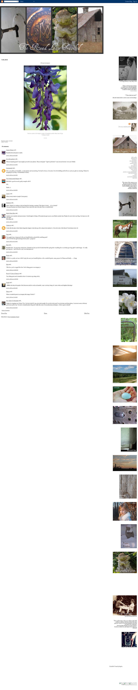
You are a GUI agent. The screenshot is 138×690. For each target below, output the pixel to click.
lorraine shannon (133, 167)
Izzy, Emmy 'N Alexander (12, 300)
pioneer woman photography (130, 171)
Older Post (86, 313)
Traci (7, 234)
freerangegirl (9, 168)
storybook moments (132, 176)
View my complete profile (124, 126)
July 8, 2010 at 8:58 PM (11, 261)
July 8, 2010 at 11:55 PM (12, 279)
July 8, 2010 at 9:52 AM (11, 155)
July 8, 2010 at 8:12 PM (11, 241)
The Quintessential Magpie (12, 178)
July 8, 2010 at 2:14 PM (11, 164)
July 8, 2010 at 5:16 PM (11, 209)
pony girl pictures (132, 173)
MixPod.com (134, 684)
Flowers (6, 142)
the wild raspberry (10, 159)
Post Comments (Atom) (13, 317)
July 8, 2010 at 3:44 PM (11, 190)
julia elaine (134, 162)
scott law (135, 175)
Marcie (8, 291)
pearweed (134, 170)
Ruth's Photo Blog (10, 213)
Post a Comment (5, 310)
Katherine (8, 203)
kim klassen (134, 165)
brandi (7, 282)
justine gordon (133, 163)
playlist (127, 684)
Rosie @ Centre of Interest (12, 273)
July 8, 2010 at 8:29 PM (11, 252)
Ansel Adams (133, 90)
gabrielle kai (134, 158)
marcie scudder (133, 168)
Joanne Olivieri (10, 150)
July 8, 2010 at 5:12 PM (11, 199)
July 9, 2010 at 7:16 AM (11, 297)
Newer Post (4, 313)
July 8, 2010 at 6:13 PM (11, 231)
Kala (7, 264)
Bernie (7, 255)
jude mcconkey (133, 160)
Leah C (8, 193)
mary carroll (134, 169)
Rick (7, 245)
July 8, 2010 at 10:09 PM (12, 270)
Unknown (8, 225)
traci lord (135, 177)
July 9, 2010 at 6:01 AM (11, 288)
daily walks (134, 157)
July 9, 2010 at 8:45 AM (11, 307)
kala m (135, 164)
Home (45, 313)
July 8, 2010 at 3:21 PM (11, 175)
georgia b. (134, 159)
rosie (135, 174)
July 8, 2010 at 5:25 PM (11, 221)
